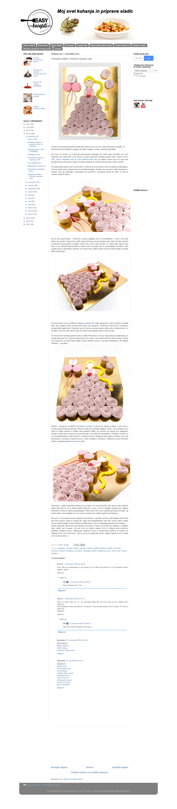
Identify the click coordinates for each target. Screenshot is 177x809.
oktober (31, 185)
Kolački (76, 548)
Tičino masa (115, 551)
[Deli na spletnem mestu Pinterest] (84, 545)
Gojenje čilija (82, 45)
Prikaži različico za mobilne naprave (89, 772)
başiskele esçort (63, 675)
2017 (28, 124)
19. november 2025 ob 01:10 (77, 640)
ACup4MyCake (88, 323)
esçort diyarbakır (63, 684)
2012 (28, 221)
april (30, 204)
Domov (89, 767)
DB (64, 582)
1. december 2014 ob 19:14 (74, 599)
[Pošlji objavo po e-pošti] (75, 545)
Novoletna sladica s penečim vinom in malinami (35, 144)
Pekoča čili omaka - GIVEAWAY (37, 84)
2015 (28, 130)
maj (29, 201)
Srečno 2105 (32, 139)
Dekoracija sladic (78, 441)
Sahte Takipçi (62, 648)
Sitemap (58, 49)
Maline (97, 548)
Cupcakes (61, 548)
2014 (28, 134)
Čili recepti (70, 45)
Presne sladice (56, 45)
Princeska (117, 548)
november (32, 182)
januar (30, 214)
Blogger (127, 791)
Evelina (60, 564)
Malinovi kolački (85, 426)
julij (29, 195)
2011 (28, 224)
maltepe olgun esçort (65, 673)
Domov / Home (29, 45)
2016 (28, 127)
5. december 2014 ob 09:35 (79, 582)
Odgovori (60, 573)
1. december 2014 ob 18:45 (74, 564)
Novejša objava (59, 767)
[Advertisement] (89, 746)
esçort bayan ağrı (63, 668)
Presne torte (42, 45)
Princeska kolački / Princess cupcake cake (35, 176)
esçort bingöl (62, 671)
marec (30, 208)
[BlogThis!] (77, 545)
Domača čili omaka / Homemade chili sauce (39, 73)
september (32, 189)
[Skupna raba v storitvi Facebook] (82, 545)
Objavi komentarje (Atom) (73, 779)
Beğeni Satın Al (63, 646)
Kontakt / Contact (139, 45)
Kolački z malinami (87, 548)
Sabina (60, 599)
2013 (28, 218)
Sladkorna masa (104, 551)
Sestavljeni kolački (90, 551)
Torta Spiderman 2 (35, 163)
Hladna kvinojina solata (39, 107)
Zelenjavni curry (34, 154)
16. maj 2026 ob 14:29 (74, 661)
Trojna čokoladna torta (65, 159)
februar (31, 211)
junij (30, 198)
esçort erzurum (63, 678)
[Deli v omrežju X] (79, 545)
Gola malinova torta (85, 159)
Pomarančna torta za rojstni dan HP (36, 159)
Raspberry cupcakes (74, 551)
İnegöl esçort (62, 666)
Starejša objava (120, 767)
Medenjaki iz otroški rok (37, 166)
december (32, 136)
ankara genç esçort (64, 680)
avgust (31, 192)
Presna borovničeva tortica (38, 60)
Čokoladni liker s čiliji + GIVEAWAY (36, 150)
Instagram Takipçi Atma (66, 650)
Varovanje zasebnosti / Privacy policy (37, 49)
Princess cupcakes (58, 551)
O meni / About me (122, 45)
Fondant (69, 548)
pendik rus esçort (63, 682)
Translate (142, 76)
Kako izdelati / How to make (101, 45)
